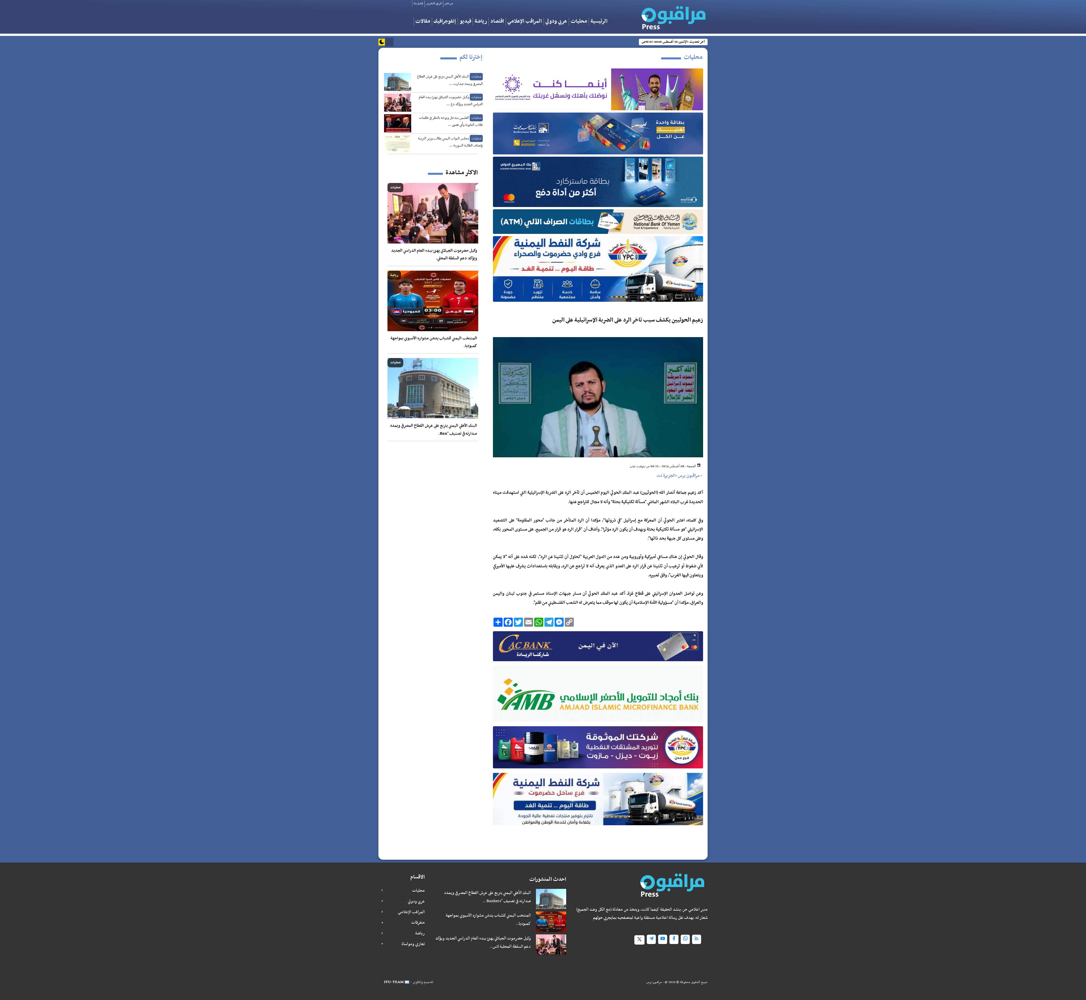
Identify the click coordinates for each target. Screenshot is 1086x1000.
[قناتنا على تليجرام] (651, 939)
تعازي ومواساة (413, 944)
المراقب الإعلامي (524, 22)
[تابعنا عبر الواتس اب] (685, 939)
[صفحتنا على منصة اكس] (639, 940)
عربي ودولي (556, 22)
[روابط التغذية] (696, 939)
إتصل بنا (418, 3)
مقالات (422, 22)
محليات (579, 22)
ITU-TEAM (394, 982)
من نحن (449, 3)
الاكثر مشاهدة (462, 173)
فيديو (465, 22)
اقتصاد (497, 22)
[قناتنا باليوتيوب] (662, 939)
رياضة (481, 22)
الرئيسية (599, 22)
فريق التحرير (433, 3)
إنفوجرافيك (445, 22)
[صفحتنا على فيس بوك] (673, 939)
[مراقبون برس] (672, 15)
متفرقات (418, 922)
